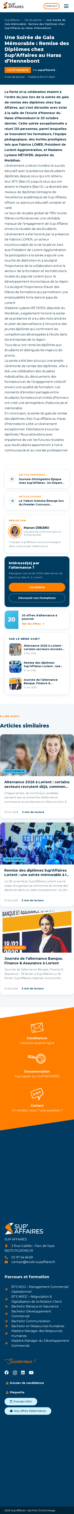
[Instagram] (15, 1372)
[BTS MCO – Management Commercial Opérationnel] (8, 1289)
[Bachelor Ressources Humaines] (8, 1326)
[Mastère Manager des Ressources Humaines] (8, 1333)
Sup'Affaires (12, 19)
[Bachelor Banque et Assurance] (8, 1306)
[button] (66, 6)
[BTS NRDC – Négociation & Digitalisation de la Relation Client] (8, 1299)
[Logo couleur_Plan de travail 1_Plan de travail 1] (13, 6)
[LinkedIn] (23, 1372)
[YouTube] (31, 1372)
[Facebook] (7, 1372)
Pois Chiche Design (43, 1510)
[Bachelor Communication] (8, 1321)
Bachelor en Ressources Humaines (37, 1326)
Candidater (37, 587)
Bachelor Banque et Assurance (35, 1306)
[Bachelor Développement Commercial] (8, 1313)
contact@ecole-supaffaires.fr (33, 1262)
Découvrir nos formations (37, 598)
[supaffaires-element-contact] (37, 1094)
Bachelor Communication (30, 1321)
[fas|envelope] (8, 1262)
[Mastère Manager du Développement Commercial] (8, 1343)
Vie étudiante (33, 19)
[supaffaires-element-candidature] (37, 1028)
